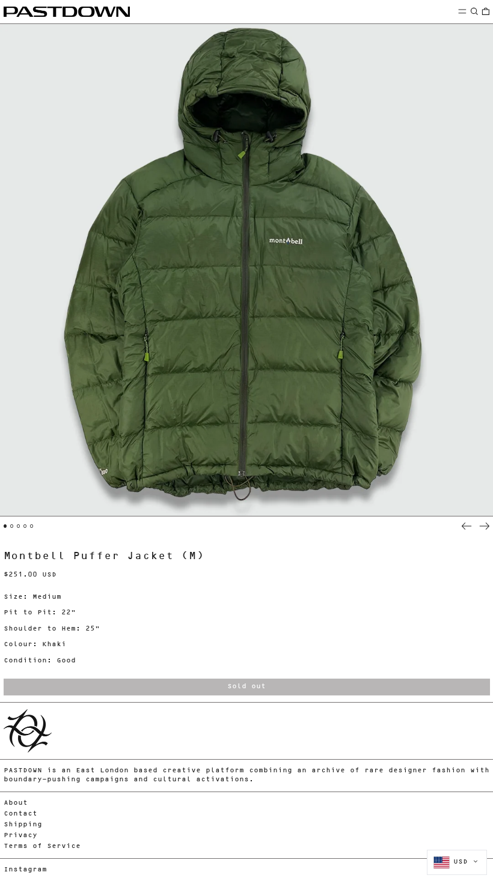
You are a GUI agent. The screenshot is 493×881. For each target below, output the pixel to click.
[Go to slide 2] (12, 526)
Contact (20, 814)
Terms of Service (42, 846)
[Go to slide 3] (18, 526)
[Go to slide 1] (5, 526)
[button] (474, 11)
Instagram (25, 870)
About (16, 803)
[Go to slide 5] (32, 526)
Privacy (20, 835)
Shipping (23, 825)
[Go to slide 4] (25, 526)
